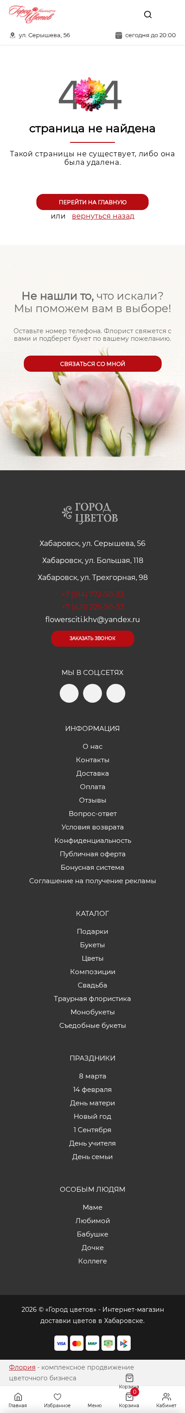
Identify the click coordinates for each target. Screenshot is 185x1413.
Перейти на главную (93, 202)
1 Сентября (92, 1129)
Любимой (92, 1220)
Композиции (92, 971)
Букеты (92, 945)
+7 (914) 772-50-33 (92, 594)
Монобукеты (92, 1012)
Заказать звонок (92, 638)
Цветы (93, 958)
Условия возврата (93, 827)
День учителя (92, 1143)
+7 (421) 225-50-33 (93, 607)
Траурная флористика (92, 998)
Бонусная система (92, 867)
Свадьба (92, 985)
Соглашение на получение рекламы (92, 880)
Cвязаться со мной (92, 364)
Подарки (92, 931)
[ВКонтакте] (127, 14)
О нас (92, 746)
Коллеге (92, 1261)
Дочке (93, 1247)
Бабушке (92, 1234)
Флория (22, 1367)
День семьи (92, 1156)
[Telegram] (108, 14)
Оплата (93, 786)
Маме (92, 1207)
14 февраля (92, 1089)
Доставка (92, 773)
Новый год (92, 1116)
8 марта (92, 1076)
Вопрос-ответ (93, 813)
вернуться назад (103, 216)
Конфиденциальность (92, 840)
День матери (92, 1103)
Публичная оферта (93, 854)
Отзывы (92, 800)
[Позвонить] (168, 14)
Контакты (93, 760)
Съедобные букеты (92, 1025)
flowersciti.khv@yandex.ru (92, 619)
